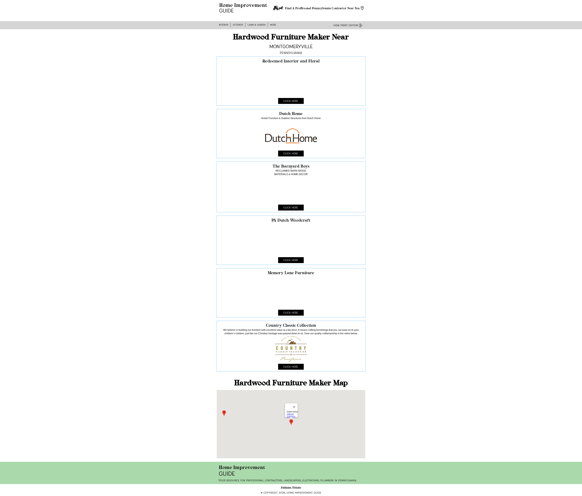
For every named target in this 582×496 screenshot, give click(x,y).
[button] (224, 25)
